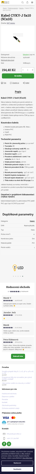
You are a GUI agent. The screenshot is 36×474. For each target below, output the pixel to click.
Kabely (32, 221)
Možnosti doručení (7, 60)
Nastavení (17, 463)
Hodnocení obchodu (18, 287)
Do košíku (18, 76)
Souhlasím (17, 469)
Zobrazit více (18, 356)
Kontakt (4, 402)
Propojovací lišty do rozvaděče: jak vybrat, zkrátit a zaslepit (17, 378)
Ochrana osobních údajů (10, 408)
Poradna (5, 399)
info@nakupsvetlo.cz (14, 434)
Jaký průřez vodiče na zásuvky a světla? (16, 383)
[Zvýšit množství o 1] (32, 69)
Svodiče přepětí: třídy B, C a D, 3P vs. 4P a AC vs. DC (18, 372)
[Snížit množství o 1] (23, 69)
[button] (13, 276)
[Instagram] (9, 444)
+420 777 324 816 (13, 438)
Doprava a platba (8, 396)
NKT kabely (11, 23)
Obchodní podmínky (9, 405)
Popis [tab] (18, 91)
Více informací (27, 458)
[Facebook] (4, 444)
